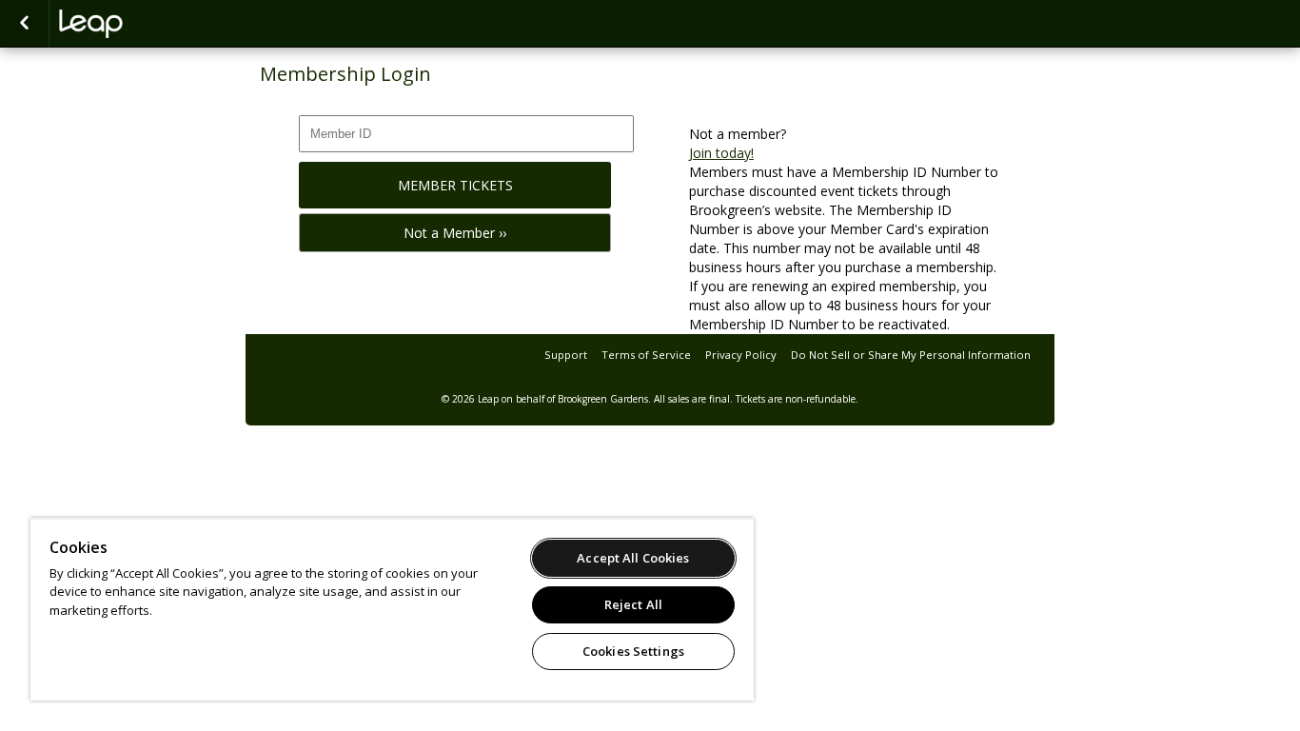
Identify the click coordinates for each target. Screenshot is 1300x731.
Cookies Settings (633, 651)
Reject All (633, 604)
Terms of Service (646, 354)
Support (565, 354)
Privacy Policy (741, 354)
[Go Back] (24, 24)
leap (154, 24)
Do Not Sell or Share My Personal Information (911, 354)
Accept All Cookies (633, 557)
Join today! (721, 153)
